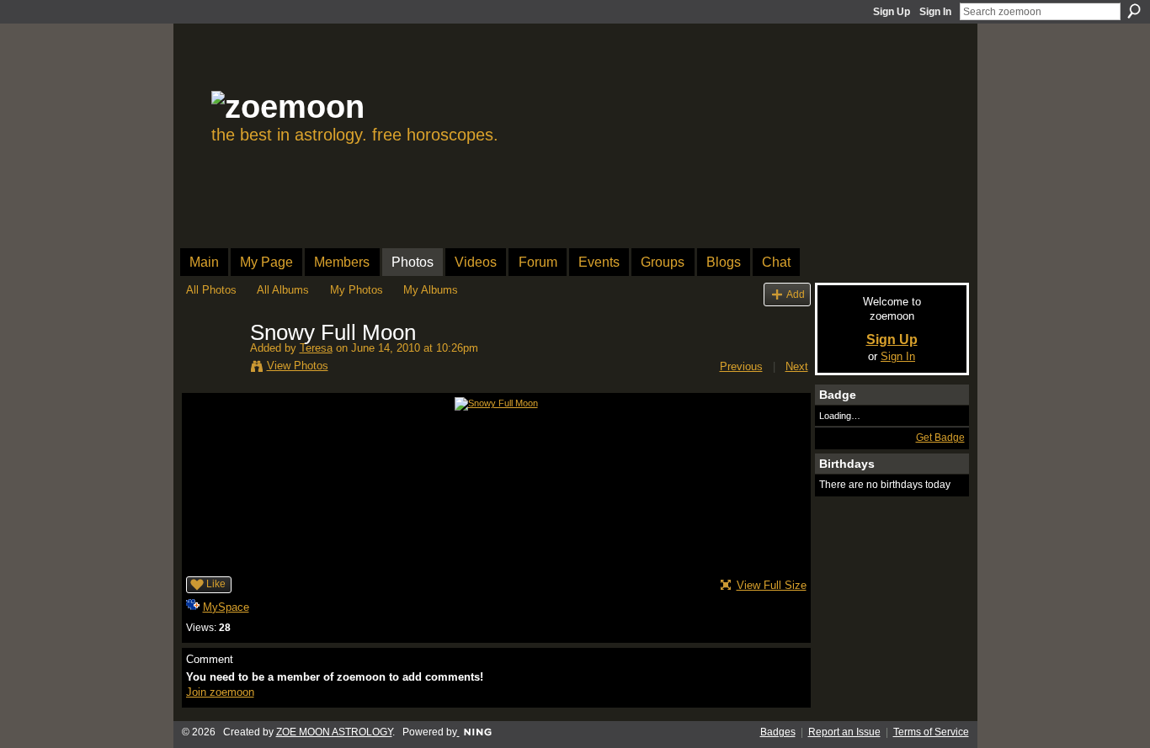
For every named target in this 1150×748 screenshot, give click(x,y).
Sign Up (891, 12)
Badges (778, 732)
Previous (741, 366)
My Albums (430, 290)
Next (796, 366)
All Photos (211, 290)
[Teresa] (213, 368)
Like (216, 584)
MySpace (226, 607)
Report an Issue (844, 732)
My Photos (356, 290)
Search (1134, 11)
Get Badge (940, 437)
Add (795, 294)
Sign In (935, 12)
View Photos (297, 365)
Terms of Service (931, 732)
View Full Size (772, 585)
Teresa (316, 348)
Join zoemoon (220, 692)
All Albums (283, 290)
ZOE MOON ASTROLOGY (334, 732)
